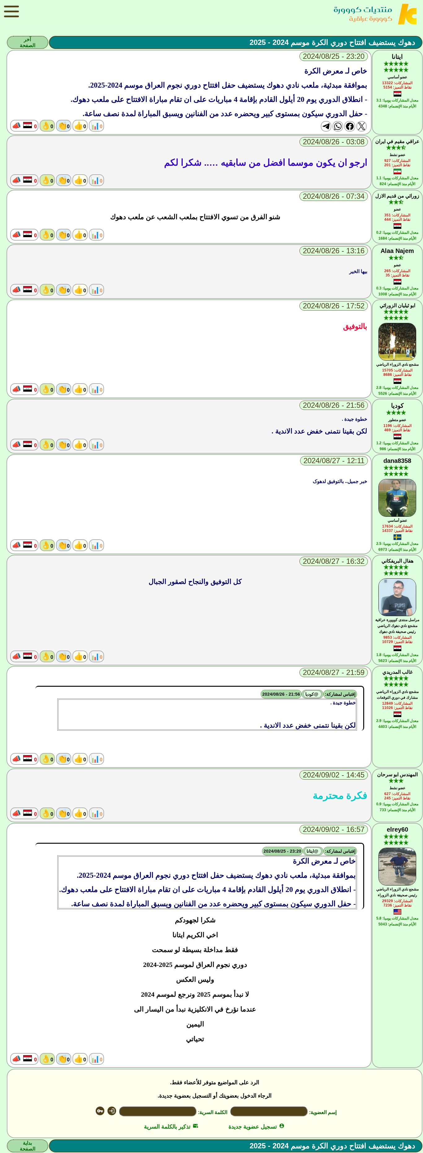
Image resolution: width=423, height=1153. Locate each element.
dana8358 (397, 460)
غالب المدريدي (397, 672)
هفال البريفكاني (397, 560)
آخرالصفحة (27, 42)
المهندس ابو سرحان (397, 774)
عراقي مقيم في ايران (397, 141)
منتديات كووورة (363, 9)
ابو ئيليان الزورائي (397, 305)
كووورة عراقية (370, 18)
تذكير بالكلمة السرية (171, 1127)
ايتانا (397, 56)
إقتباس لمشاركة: (340, 694)
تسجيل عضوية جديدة (257, 1127)
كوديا (397, 405)
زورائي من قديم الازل (397, 195)
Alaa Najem (397, 250)
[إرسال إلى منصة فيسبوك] (349, 126)
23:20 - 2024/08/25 (282, 851)
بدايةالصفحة (27, 1145)
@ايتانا (313, 851)
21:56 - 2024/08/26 (281, 694)
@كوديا (312, 694)
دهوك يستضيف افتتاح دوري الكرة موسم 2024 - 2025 (332, 42)
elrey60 (397, 829)
